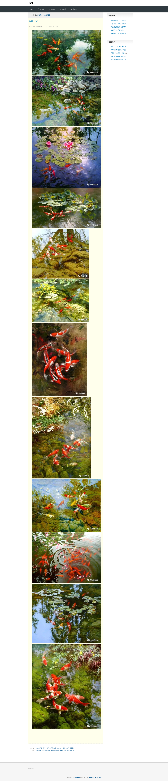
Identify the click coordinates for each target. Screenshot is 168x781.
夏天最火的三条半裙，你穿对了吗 (121, 59)
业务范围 (47, 15)
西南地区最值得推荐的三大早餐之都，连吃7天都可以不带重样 (55, 748)
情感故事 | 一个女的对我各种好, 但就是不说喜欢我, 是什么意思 (55, 750)
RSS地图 (92, 777)
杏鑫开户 (40, 15)
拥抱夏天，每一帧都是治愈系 (120, 33)
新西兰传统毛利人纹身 (118, 30)
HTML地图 (98, 777)
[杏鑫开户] (31, 5)
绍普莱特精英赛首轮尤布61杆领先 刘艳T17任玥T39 (126, 56)
